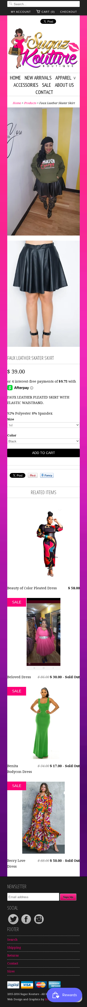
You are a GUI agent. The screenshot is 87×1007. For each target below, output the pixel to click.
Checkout (68, 11)
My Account (21, 11)
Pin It (33, 475)
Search (12, 939)
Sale (46, 84)
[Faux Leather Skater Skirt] (43, 172)
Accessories (26, 84)
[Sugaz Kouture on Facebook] (26, 924)
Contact (44, 92)
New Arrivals (38, 77)
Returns (13, 955)
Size (10, 419)
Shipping (14, 947)
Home (15, 77)
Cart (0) (48, 11)
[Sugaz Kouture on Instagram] (39, 924)
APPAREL (65, 77)
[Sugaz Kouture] (43, 49)
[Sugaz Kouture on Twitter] (13, 924)
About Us (64, 84)
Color (11, 435)
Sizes (10, 971)
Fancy (47, 475)
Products (30, 103)
